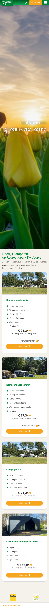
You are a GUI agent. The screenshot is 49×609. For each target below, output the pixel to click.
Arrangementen (29, 341)
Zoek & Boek (35, 2)
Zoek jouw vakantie (11, 605)
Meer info (23, 346)
